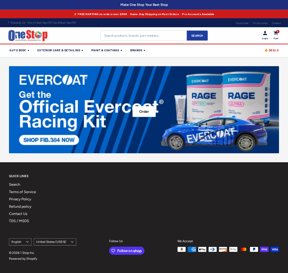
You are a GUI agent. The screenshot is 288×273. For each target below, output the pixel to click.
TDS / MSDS (19, 221)
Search (14, 184)
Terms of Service (22, 192)
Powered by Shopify (23, 259)
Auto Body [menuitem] (17, 50)
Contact (276, 23)
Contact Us (18, 214)
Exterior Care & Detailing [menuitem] (58, 50)
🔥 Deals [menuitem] (271, 50)
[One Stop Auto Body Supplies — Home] (28, 35)
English (16, 242)
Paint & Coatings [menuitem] (105, 50)
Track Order (242, 23)
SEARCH (197, 35)
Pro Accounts (260, 23)
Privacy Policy (20, 199)
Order (144, 111)
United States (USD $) (51, 242)
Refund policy (20, 206)
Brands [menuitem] (136, 50)
